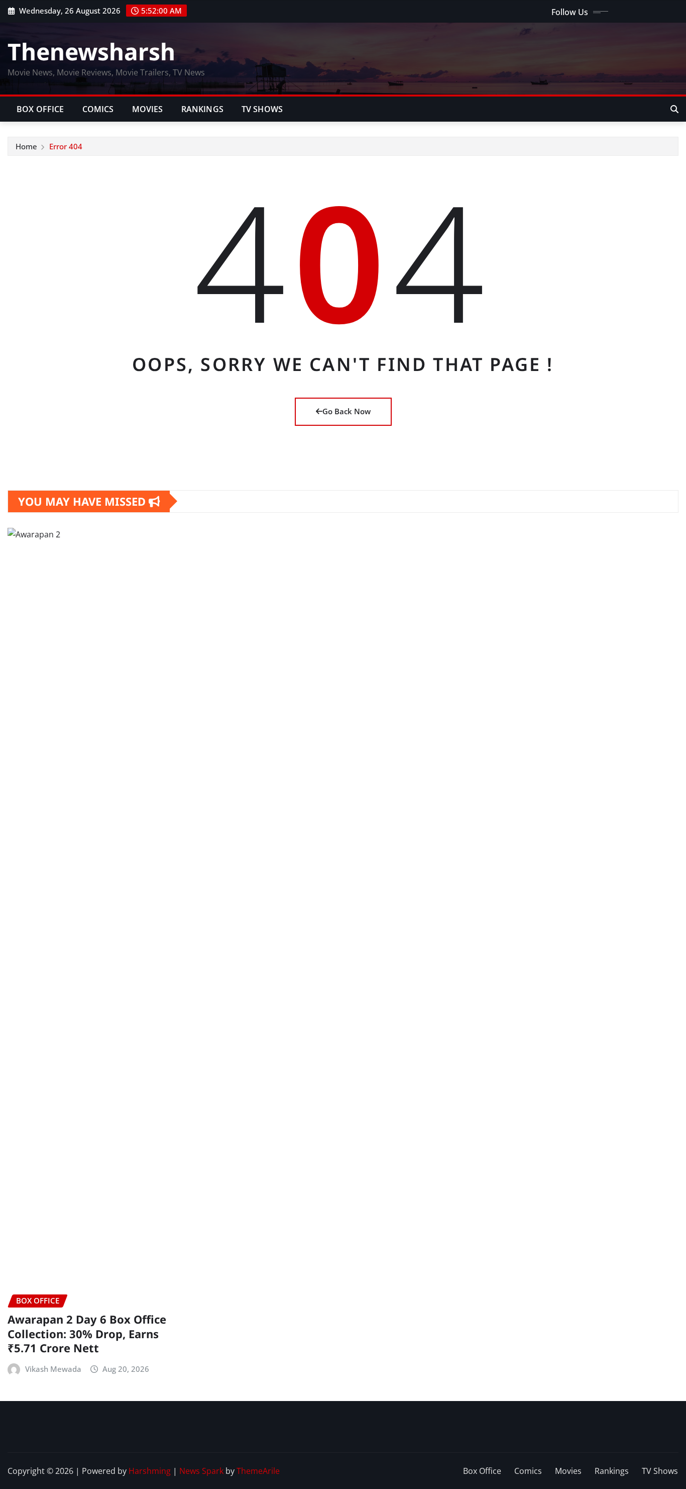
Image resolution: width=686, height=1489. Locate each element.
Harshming (150, 1470)
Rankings (202, 109)
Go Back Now (346, 411)
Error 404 (65, 146)
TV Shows (262, 109)
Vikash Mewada (53, 1369)
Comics (98, 109)
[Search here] (674, 109)
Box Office (40, 109)
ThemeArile (258, 1470)
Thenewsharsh (91, 51)
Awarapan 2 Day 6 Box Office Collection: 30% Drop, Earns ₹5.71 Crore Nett (87, 1333)
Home (26, 146)
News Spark (201, 1470)
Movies (147, 109)
